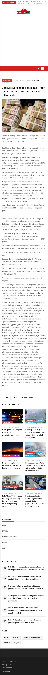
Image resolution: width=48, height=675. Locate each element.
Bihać (16, 486)
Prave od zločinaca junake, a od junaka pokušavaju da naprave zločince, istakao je (25, 587)
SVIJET (4, 548)
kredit (6, 398)
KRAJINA (5, 488)
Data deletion (7, 668)
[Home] (24, 10)
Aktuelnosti (7, 80)
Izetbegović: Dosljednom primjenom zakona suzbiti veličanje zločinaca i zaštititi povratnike (26, 598)
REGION (16, 455)
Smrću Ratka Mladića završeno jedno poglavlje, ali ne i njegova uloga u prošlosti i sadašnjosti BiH (26, 610)
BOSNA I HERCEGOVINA (33, 421)
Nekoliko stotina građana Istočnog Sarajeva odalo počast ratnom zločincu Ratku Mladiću (26, 568)
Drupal (13, 661)
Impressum (6, 671)
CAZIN (4, 525)
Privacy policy (7, 664)
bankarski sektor (28, 398)
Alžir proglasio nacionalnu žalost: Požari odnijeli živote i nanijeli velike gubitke (24, 577)
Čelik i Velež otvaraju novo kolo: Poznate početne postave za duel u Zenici (24, 621)
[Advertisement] (24, 41)
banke (14, 398)
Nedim (37, 80)
